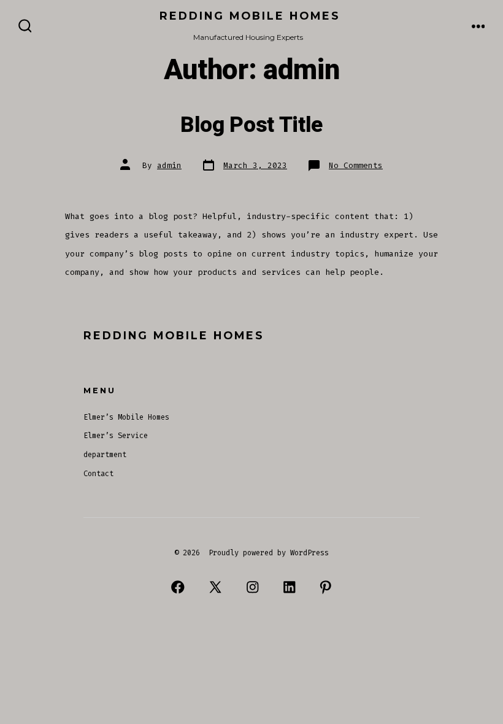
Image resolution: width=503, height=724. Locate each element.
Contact (98, 474)
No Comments (356, 165)
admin (169, 165)
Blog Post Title (251, 125)
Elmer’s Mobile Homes (126, 417)
